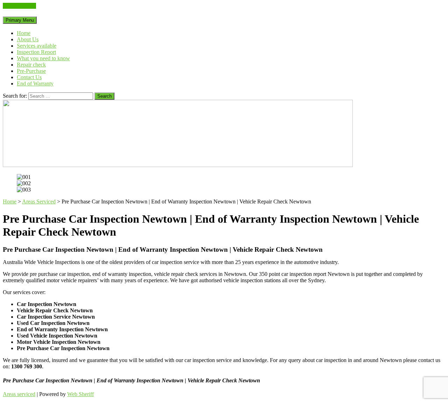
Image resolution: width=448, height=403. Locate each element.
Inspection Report (36, 52)
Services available (36, 46)
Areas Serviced (39, 201)
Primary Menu (20, 20)
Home (23, 33)
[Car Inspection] (178, 165)
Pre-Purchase (31, 71)
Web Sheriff (80, 394)
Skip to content (19, 6)
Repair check (31, 65)
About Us (27, 39)
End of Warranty (35, 83)
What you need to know (43, 58)
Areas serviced (19, 394)
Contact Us (29, 77)
